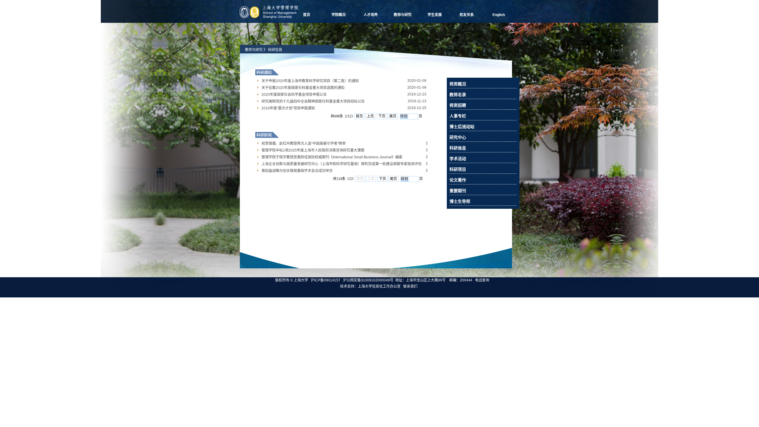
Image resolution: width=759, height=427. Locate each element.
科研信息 (275, 50)
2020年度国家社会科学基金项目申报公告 (294, 95)
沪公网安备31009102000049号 (368, 280)
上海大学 (300, 280)
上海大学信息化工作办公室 (380, 286)
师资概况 (457, 84)
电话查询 (482, 280)
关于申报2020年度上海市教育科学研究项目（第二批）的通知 (310, 81)
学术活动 (457, 158)
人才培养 (370, 15)
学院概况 (338, 15)
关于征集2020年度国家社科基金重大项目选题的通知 (303, 88)
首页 (306, 15)
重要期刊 (457, 190)
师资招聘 (457, 105)
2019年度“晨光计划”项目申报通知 (288, 108)
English (498, 15)
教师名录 (457, 94)
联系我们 (410, 286)
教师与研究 (403, 15)
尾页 (392, 116)
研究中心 (457, 137)
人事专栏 (457, 116)
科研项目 (457, 169)
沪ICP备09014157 (326, 280)
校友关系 (467, 15)
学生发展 (435, 15)
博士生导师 (459, 201)
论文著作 (457, 180)
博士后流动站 (461, 126)
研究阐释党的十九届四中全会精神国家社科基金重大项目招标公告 (313, 101)
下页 (381, 116)
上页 (370, 116)
